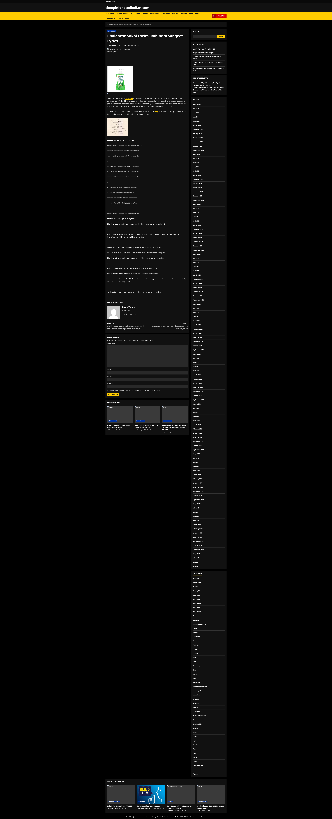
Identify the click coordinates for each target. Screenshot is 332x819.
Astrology (196, 578)
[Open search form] (210, 16)
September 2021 (198, 350)
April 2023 (196, 271)
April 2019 (196, 471)
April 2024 (196, 221)
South (195, 732)
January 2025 (197, 183)
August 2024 (197, 204)
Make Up (196, 703)
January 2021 (197, 383)
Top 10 (145, 14)
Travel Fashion (198, 766)
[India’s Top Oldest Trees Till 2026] (121, 794)
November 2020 (198, 391)
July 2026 (196, 109)
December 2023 (198, 238)
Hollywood (196, 682)
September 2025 (198, 150)
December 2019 (198, 437)
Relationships (197, 724)
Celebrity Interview (199, 624)
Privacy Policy (123, 18)
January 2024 (197, 233)
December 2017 (198, 537)
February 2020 (197, 429)
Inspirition (196, 695)
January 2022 (197, 333)
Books (195, 616)
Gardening (196, 666)
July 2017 (196, 558)
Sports (195, 737)
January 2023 (197, 283)
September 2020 (198, 400)
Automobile (197, 583)
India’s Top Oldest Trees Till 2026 (204, 49)
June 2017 (196, 562)
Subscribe (221, 16)
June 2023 (196, 262)
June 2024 (196, 213)
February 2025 (197, 179)
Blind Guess (197, 603)
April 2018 (196, 520)
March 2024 (197, 225)
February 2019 (197, 479)
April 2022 (196, 321)
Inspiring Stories (198, 691)
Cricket (184, 14)
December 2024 (198, 188)
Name (109, 370)
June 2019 (196, 462)
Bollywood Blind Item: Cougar (203, 53)
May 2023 (196, 267)
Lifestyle (196, 699)
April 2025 (196, 171)
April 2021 (196, 371)
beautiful (129, 98)
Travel (197, 14)
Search (196, 31)
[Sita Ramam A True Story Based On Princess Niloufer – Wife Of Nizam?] (175, 414)
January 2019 (197, 483)
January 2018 (197, 533)
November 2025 (198, 142)
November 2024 (198, 192)
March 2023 (197, 275)
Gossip (195, 670)
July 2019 (196, 458)
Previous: (126, 326)
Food (194, 657)
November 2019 (198, 441)
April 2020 (196, 421)
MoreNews (193, 817)
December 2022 (198, 288)
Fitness (195, 653)
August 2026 (197, 104)
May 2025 (196, 167)
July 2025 (196, 159)
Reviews (195, 728)
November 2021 (198, 342)
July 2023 (196, 258)
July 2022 (196, 308)
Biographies (135, 14)
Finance (175, 14)
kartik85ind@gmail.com (144, 808)
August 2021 (197, 354)
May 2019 (196, 466)
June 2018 (196, 512)
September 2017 (198, 550)
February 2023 (197, 279)
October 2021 (197, 346)
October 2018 (197, 495)
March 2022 (197, 325)
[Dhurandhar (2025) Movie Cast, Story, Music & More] (147, 414)
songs (156, 112)
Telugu (195, 753)
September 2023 (198, 250)
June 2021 (196, 362)
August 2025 (197, 154)
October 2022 (197, 296)
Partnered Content (199, 716)
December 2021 (198, 337)
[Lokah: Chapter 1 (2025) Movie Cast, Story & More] (120, 414)
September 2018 (198, 500)
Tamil (195, 745)
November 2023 (198, 242)
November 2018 (198, 491)
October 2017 (197, 545)
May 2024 (196, 217)
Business (196, 620)
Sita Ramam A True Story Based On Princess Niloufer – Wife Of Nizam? (174, 427)
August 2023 (197, 254)
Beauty (195, 587)
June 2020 (196, 412)
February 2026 (197, 129)
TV (193, 770)
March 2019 (197, 475)
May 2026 (196, 117)
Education (196, 637)
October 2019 (197, 446)
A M (109, 430)
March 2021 (197, 375)
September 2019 (198, 450)
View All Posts (129, 314)
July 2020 (196, 408)
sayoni (164, 432)
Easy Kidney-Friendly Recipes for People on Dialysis (179, 807)
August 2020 (197, 404)
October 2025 (197, 146)
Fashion (195, 645)
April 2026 (196, 121)
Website (109, 383)
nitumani (170, 810)
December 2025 (198, 138)
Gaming (195, 662)
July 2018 (196, 508)
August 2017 (197, 554)
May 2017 (196, 566)
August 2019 (197, 454)
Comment (111, 344)
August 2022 (197, 304)
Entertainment (122, 14)
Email (109, 376)
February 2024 (197, 229)
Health (195, 674)
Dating (195, 632)
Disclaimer (111, 18)
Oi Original (196, 712)
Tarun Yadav (112, 45)
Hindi (195, 678)
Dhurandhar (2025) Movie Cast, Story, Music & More (146, 426)
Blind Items (154, 14)
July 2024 (196, 208)
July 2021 (196, 358)
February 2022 (197, 329)
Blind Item (196, 608)
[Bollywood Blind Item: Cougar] (151, 794)
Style (194, 741)
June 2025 (196, 163)
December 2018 (198, 487)
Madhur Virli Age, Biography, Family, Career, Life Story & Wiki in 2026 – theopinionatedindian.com (208, 85)
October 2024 (197, 196)
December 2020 (198, 387)
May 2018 (196, 516)
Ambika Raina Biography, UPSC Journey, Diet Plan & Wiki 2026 (208, 90)
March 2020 (197, 425)
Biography (196, 595)
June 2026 (196, 113)
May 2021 (196, 367)
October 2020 (197, 396)
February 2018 (197, 529)
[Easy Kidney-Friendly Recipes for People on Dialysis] (181, 794)
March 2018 (197, 525)
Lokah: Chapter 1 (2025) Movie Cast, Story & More (118, 426)
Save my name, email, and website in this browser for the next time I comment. (134, 390)
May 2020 (196, 416)
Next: (169, 326)
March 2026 (197, 125)
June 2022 (196, 312)
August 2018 (197, 504)
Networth (166, 14)
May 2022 (196, 317)
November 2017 (198, 541)
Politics (195, 720)
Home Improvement (200, 687)
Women (195, 774)
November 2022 (198, 292)
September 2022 (198, 300)
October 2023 (197, 246)
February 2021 (197, 379)
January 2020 (197, 433)
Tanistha (110, 808)
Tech (191, 14)
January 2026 (197, 134)
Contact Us (109, 14)
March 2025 (197, 175)
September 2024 (198, 200)
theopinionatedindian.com (127, 7)
